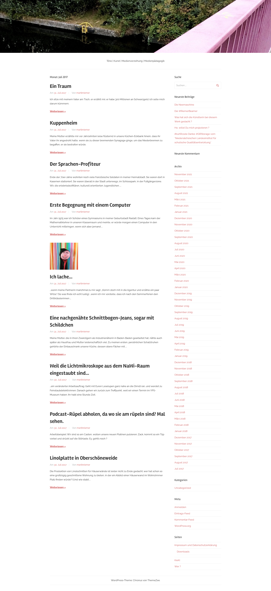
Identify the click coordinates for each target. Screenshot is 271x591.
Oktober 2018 (181, 374)
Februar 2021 (181, 205)
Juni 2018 (179, 399)
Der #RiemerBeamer (185, 111)
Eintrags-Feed (182, 513)
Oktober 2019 (181, 306)
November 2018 (183, 368)
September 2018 (183, 381)
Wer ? (177, 566)
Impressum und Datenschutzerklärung (195, 545)
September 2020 (183, 237)
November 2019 (183, 299)
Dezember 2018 (183, 362)
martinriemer (83, 93)
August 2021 (181, 193)
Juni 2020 (179, 255)
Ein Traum (60, 86)
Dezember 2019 (183, 293)
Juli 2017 (179, 468)
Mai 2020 (179, 262)
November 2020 (183, 224)
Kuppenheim (63, 123)
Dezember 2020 (183, 218)
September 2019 (183, 312)
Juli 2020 (179, 249)
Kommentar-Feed (184, 519)
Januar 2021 (180, 211)
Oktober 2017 (181, 449)
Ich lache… (61, 277)
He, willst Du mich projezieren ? (191, 127)
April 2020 (179, 268)
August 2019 (181, 318)
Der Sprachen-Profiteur (75, 164)
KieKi (177, 560)
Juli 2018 (179, 393)
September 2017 (183, 456)
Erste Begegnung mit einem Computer (90, 205)
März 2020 (180, 274)
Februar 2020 (181, 280)
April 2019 (179, 343)
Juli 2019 (179, 324)
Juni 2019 (179, 331)
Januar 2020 (181, 287)
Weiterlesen (57, 111)
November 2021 (183, 174)
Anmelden (180, 507)
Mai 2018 (179, 406)
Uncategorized (182, 487)
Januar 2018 (180, 431)
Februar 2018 (181, 424)
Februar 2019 (181, 349)
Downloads (183, 551)
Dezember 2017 (183, 437)
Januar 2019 (180, 356)
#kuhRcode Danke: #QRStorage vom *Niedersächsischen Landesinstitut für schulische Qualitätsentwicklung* (195, 138)
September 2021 (183, 186)
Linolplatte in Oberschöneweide (83, 458)
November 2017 (183, 443)
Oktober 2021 (181, 180)
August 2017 (181, 462)
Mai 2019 (179, 337)
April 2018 (179, 412)
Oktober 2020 (181, 230)
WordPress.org (182, 525)
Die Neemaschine (184, 104)
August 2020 (181, 243)
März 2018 (179, 418)
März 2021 (179, 199)
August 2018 (181, 387)
